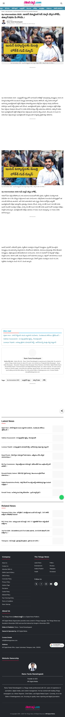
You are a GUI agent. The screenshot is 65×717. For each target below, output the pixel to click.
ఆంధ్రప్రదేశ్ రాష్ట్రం (26, 380)
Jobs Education (9, 11)
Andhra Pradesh (38, 568)
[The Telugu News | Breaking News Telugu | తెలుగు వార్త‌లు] (32, 3)
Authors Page (6, 585)
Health (36, 571)
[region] (32, 82)
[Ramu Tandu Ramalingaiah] (4, 22)
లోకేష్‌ (44, 380)
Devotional (53, 571)
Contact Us (5, 566)
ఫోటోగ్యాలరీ (14, 8)
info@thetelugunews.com (9, 640)
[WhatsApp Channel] (61, 497)
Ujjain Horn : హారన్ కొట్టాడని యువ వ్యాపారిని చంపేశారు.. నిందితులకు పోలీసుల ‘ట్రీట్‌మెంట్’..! (31, 335)
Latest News (37, 562)
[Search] (61, 3)
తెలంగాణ (29, 8)
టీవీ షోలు (7, 8)
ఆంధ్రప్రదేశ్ (22, 8)
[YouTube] (51, 584)
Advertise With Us (7, 569)
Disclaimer (5, 588)
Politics (52, 562)
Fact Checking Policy (8, 598)
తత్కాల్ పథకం (36, 380)
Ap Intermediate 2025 (13, 380)
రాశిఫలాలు (49, 8)
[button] (32, 167)
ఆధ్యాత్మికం (41, 8)
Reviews (52, 565)
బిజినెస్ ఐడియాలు (58, 8)
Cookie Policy (6, 591)
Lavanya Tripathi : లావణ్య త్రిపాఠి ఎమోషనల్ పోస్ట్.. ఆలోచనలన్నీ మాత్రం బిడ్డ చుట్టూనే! (29, 342)
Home (3, 11)
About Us (4, 563)
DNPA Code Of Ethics (8, 572)
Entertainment (38, 565)
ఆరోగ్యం (35, 8)
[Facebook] (41, 584)
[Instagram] (46, 584)
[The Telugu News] (32, 707)
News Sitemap (6, 604)
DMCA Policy (6, 575)
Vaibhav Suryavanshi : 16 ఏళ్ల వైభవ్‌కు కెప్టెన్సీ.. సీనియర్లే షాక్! (22, 339)
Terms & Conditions (7, 601)
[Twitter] (36, 584)
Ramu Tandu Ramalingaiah (15, 22)
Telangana (52, 568)
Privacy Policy (6, 582)
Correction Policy (7, 579)
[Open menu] (4, 3)
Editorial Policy (6, 594)
